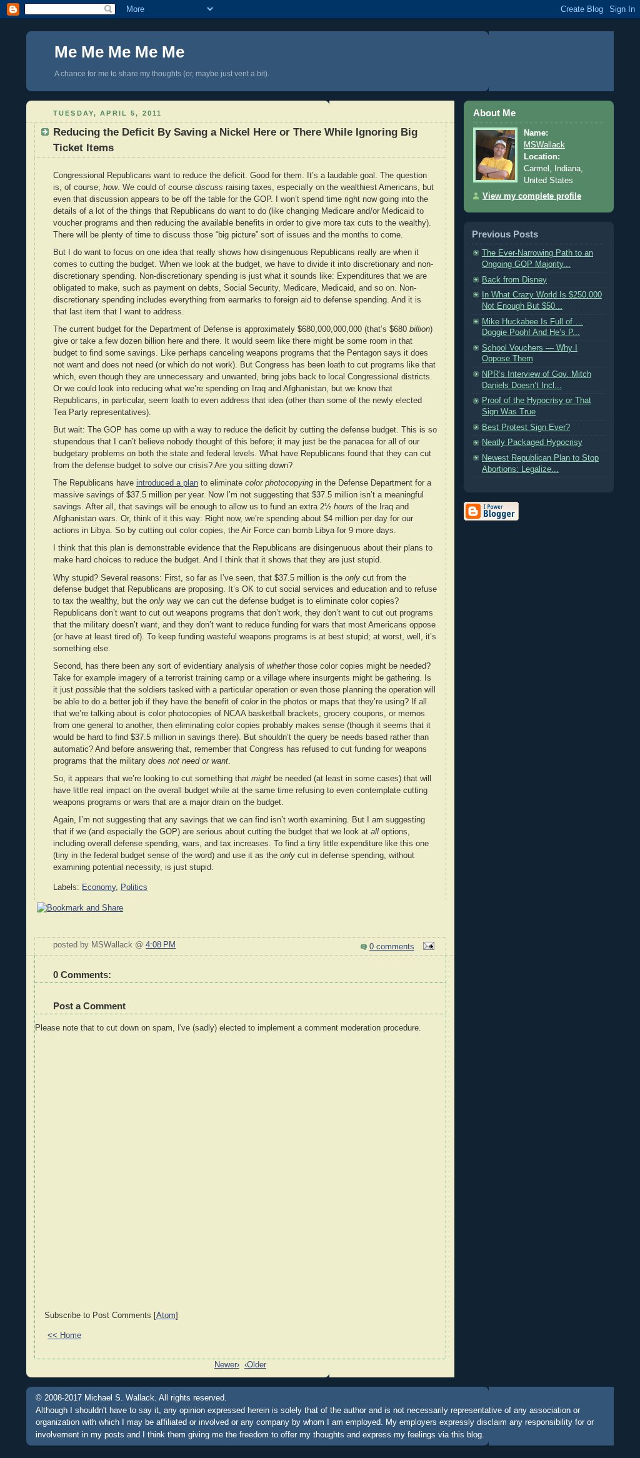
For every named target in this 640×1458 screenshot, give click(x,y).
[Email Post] (427, 946)
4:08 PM (161, 945)
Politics (134, 887)
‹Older (255, 1365)
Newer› (226, 1365)
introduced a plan (167, 483)
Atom (166, 1315)
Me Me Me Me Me (119, 51)
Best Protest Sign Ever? (526, 427)
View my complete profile (531, 196)
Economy (99, 887)
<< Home (64, 1335)
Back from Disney (514, 280)
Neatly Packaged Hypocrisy (532, 442)
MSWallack (544, 145)
